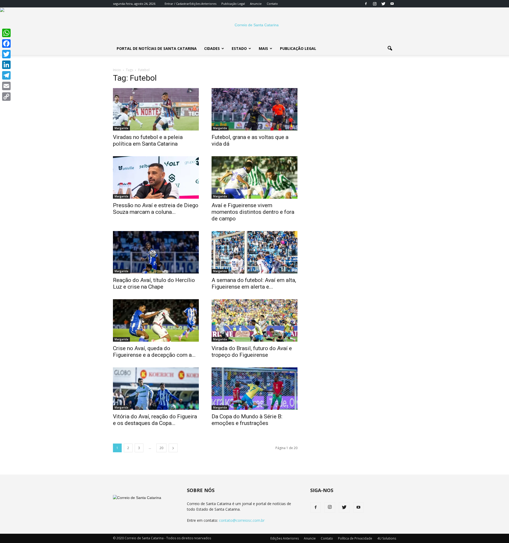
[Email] (6, 86)
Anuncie (256, 4)
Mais (263, 48)
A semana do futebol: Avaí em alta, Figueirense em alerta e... (254, 283)
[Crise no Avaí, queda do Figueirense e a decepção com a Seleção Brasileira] (156, 320)
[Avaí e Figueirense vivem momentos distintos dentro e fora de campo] (254, 177)
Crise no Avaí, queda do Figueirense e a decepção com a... (154, 351)
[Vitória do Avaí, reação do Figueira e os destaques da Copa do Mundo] (156, 388)
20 (161, 448)
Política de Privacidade (355, 538)
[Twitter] (383, 3)
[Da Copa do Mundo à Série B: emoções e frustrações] (254, 388)
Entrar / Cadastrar (177, 4)
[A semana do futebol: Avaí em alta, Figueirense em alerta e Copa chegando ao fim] (254, 252)
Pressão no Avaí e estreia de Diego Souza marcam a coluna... (155, 208)
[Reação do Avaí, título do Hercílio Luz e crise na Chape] (156, 252)
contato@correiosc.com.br (242, 520)
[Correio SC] (254, 25)
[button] (389, 48)
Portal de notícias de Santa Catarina (157, 48)
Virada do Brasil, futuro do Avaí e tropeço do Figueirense (252, 351)
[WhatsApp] (6, 33)
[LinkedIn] (6, 64)
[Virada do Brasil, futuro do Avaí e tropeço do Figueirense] (254, 320)
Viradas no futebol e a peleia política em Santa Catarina (148, 140)
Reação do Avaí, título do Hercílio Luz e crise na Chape (154, 283)
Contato (272, 4)
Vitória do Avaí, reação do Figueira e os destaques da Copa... (155, 419)
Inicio (117, 70)
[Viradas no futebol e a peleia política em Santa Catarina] (156, 109)
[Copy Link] (6, 96)
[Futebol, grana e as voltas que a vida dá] (254, 109)
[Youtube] (392, 3)
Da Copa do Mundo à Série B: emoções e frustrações (247, 419)
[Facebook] (366, 3)
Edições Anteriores (203, 4)
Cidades (212, 48)
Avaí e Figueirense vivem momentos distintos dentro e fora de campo (253, 212)
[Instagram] (375, 3)
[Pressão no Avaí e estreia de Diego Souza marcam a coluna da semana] (156, 177)
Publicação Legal (233, 4)
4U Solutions (386, 538)
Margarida (121, 128)
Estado (239, 48)
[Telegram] (6, 75)
